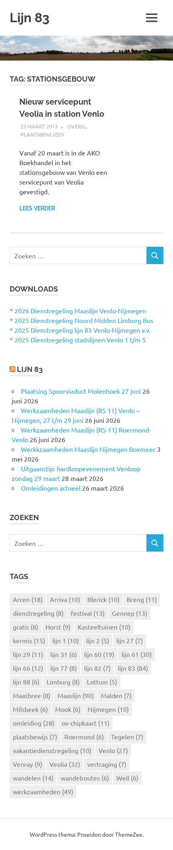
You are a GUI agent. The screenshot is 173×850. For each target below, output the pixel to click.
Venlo (113, 750)
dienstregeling (38, 613)
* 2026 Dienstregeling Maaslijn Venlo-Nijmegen (78, 310)
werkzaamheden (43, 791)
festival (88, 613)
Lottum (102, 682)
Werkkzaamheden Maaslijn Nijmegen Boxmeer (88, 449)
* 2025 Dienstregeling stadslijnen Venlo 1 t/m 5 (78, 340)
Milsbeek (30, 709)
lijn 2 (97, 640)
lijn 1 (65, 640)
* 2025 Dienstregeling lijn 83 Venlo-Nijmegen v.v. (80, 330)
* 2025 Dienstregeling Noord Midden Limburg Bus (81, 320)
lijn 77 (63, 668)
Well (127, 778)
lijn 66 (28, 668)
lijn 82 (97, 668)
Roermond (84, 736)
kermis (29, 640)
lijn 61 (137, 654)
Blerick (103, 599)
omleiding (33, 723)
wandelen (33, 778)
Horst (57, 627)
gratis (25, 627)
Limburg (63, 682)
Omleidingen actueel (50, 488)
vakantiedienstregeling (52, 750)
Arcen (28, 599)
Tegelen (127, 736)
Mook (67, 709)
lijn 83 (133, 668)
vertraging (106, 764)
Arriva (65, 599)
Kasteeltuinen (104, 627)
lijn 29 (28, 654)
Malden (116, 695)
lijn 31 (63, 654)
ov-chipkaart (85, 723)
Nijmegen (108, 709)
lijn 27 (129, 640)
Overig (76, 126)
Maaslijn (76, 695)
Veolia (64, 764)
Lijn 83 (29, 17)
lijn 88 (26, 682)
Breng (142, 599)
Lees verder (37, 208)
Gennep (129, 613)
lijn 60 (99, 654)
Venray (27, 764)
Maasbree (31, 695)
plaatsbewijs (35, 736)
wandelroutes (85, 778)
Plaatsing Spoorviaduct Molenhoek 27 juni (81, 391)
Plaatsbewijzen (42, 134)
